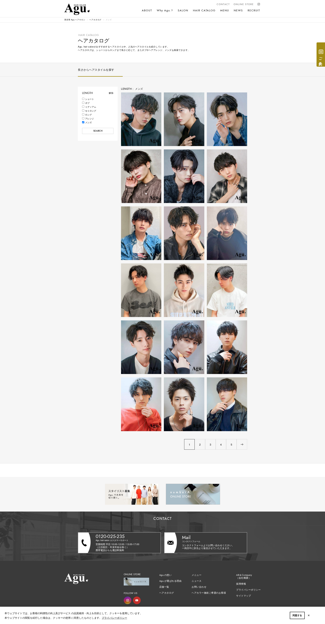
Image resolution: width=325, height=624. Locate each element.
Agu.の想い (165, 575)
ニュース (196, 581)
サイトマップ (243, 595)
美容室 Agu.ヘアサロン (74, 19)
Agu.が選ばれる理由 (170, 581)
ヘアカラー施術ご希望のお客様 (209, 592)
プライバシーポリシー (114, 617)
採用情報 (241, 583)
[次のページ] (242, 444)
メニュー (196, 575)
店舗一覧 (164, 587)
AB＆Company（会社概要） (244, 576)
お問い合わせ (199, 587)
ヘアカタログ (95, 19)
